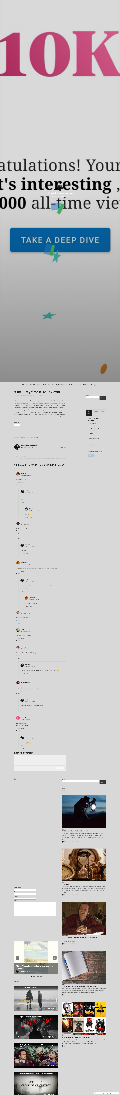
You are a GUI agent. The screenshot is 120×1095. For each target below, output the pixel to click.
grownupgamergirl (25, 682)
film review (51, 384)
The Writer (23, 717)
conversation (63, 984)
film (62, 1035)
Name (17, 887)
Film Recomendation (65, 935)
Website (16, 896)
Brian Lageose (24, 647)
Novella (63, 829)
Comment (61, 768)
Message (16, 900)
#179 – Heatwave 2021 (20, 457)
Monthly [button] (96, 411)
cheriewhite (24, 562)
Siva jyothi (23, 473)
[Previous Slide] (17, 958)
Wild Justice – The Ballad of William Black (34, 384)
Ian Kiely (18, 395)
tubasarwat (24, 523)
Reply (19, 484)
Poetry (79, 384)
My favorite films (61, 384)
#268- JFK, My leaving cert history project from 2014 (79, 986)
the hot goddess (25, 612)
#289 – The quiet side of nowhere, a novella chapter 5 (34, 967)
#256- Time (65, 884)
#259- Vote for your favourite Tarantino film (76, 1037)
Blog (28, 437)
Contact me (72, 384)
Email (17, 892)
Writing (37, 437)
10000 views (23, 437)
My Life (24, 395)
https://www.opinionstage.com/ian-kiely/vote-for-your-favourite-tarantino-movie (79, 1043)
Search (87, 395)
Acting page (94, 384)
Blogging (32, 437)
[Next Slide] (55, 958)
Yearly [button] (102, 411)
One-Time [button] (89, 412)
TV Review (86, 384)
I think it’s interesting (60, 193)
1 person (22, 482)
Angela (22, 629)
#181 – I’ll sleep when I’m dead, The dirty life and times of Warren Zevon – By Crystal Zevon (42, 459)
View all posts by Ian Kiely (27, 447)
